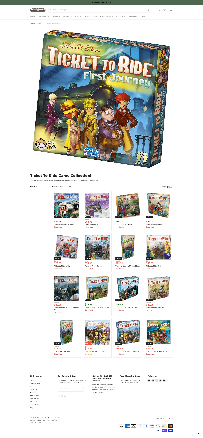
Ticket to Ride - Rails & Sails (126, 307)
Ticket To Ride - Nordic (93, 224)
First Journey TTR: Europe (94, 351)
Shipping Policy (35, 417)
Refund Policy (46, 417)
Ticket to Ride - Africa (123, 224)
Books (56, 16)
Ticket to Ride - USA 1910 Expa (127, 266)
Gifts (143, 16)
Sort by (55, 187)
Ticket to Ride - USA (154, 266)
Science (78, 16)
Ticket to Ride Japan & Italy (64, 224)
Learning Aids (43, 16)
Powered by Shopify (36, 422)
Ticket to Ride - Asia (62, 266)
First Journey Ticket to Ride (156, 351)
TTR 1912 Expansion (62, 351)
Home (32, 16)
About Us (119, 16)
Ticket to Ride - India (154, 224)
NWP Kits (67, 16)
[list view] (171, 186)
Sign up (62, 396)
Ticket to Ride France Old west (127, 351)
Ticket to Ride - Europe (93, 266)
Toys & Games (106, 16)
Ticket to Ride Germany (155, 307)
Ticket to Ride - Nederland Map (97, 307)
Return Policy (133, 16)
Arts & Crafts (90, 16)
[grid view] (168, 186)
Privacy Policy (57, 417)
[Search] (148, 9)
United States (162, 418)
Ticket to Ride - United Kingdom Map (66, 308)
